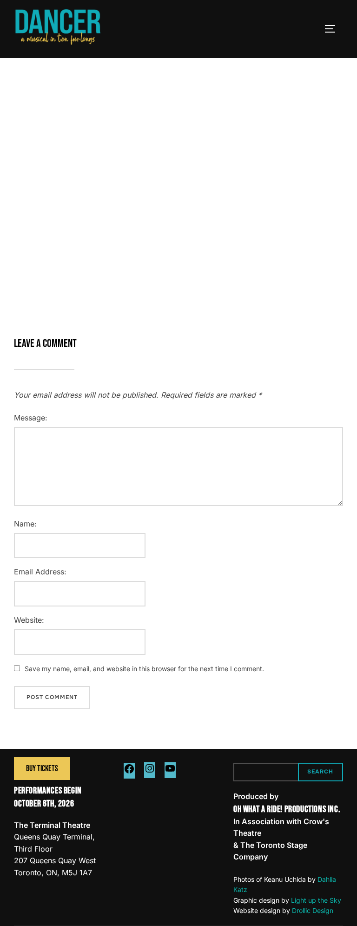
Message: (30, 417)
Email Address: (40, 571)
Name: (25, 523)
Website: (29, 620)
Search (320, 771)
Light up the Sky (316, 900)
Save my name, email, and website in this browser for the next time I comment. (144, 669)
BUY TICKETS (42, 768)
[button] (157, 274)
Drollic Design (312, 910)
